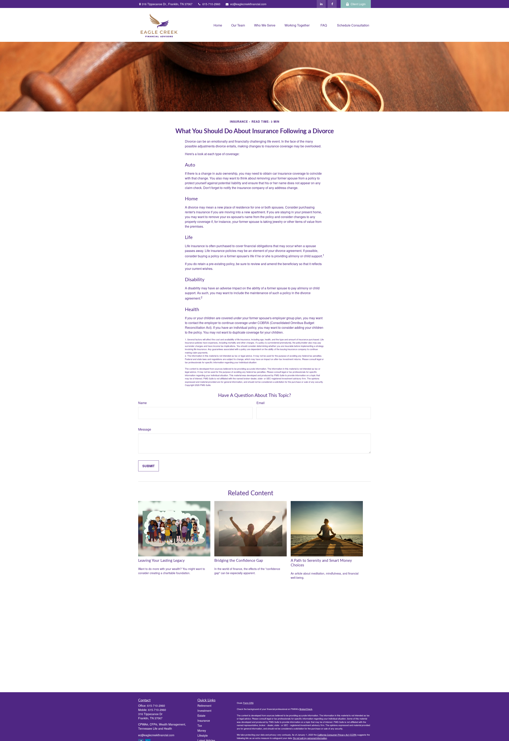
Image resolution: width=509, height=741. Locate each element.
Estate (201, 716)
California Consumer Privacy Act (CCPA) (337, 734)
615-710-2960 (211, 4)
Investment (204, 711)
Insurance (203, 720)
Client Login (358, 4)
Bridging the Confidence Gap (238, 561)
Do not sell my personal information (310, 738)
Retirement (204, 706)
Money (201, 730)
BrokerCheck (305, 709)
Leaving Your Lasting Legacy (161, 561)
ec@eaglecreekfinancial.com (248, 4)
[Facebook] (332, 4)
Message (144, 429)
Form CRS (248, 702)
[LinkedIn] (321, 4)
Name (142, 402)
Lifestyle (202, 735)
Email (260, 402)
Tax (199, 725)
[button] (218, 25)
